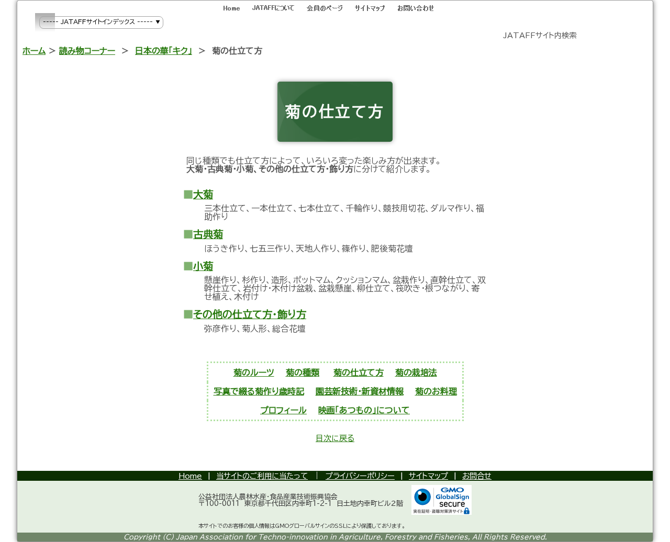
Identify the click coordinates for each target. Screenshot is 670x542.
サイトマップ (428, 476)
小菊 (203, 266)
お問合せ (477, 476)
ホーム (34, 51)
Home (190, 476)
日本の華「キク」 (163, 51)
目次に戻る (335, 438)
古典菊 (208, 234)
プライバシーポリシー (360, 476)
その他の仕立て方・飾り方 (249, 314)
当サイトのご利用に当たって (262, 476)
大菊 (203, 194)
